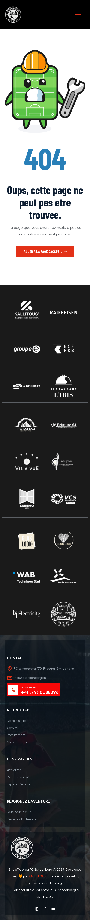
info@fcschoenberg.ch (30, 678)
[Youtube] (53, 909)
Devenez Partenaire (22, 819)
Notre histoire (16, 721)
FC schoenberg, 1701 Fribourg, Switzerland (44, 669)
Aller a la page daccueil (43, 251)
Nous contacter (18, 742)
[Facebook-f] (45, 909)
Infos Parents (16, 735)
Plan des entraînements (24, 777)
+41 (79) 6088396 (40, 692)
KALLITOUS (37, 876)
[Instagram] (37, 909)
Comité (12, 728)
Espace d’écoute (19, 784)
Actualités (14, 770)
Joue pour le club (19, 812)
